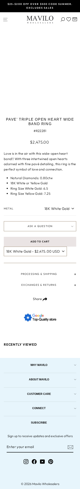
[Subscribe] (70, 447)
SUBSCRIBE (39, 422)
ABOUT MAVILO (39, 379)
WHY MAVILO (38, 364)
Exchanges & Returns (38, 284)
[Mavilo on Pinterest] (50, 461)
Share (37, 299)
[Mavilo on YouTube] (42, 461)
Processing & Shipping (39, 274)
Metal (9, 208)
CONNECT (39, 408)
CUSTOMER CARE (39, 393)
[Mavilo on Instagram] (26, 461)
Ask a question (40, 226)
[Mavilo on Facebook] (34, 461)
